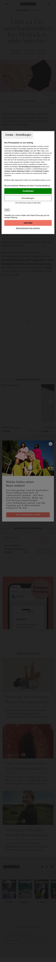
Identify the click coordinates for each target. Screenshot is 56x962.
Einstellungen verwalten (28, 198)
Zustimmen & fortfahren (28, 191)
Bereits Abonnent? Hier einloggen (28, 228)
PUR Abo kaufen (28, 223)
